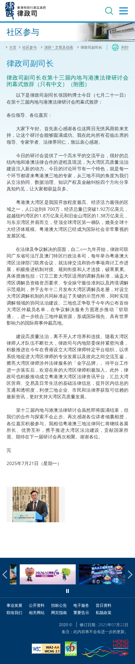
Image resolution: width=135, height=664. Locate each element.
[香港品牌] (104, 649)
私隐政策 (103, 612)
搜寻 (109, 11)
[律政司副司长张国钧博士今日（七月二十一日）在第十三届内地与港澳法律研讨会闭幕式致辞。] (36, 505)
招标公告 (59, 605)
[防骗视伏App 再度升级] (98, 582)
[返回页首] (126, 549)
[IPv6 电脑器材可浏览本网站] (71, 649)
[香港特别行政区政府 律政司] (25, 11)
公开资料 (37, 605)
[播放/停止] (67, 591)
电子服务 (81, 605)
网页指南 (59, 612)
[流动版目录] (123, 10)
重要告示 (81, 612)
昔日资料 (103, 605)
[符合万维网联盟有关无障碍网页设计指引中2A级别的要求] (46, 649)
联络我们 (14, 612)
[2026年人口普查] (39, 582)
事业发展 (14, 605)
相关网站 (37, 612)
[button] (6, 574)
